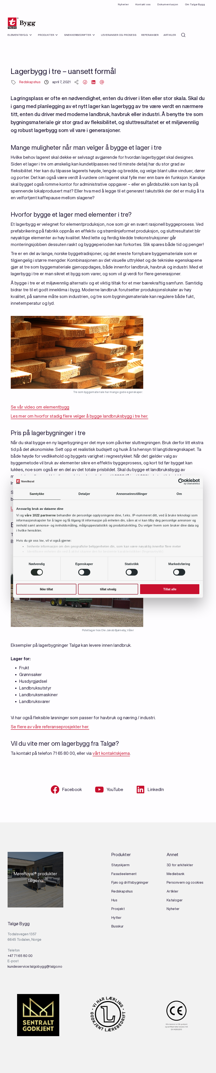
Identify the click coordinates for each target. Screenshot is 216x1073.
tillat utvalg (108, 589)
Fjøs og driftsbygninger (129, 882)
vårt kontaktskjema (111, 753)
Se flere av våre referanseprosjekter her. (50, 726)
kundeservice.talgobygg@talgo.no (35, 966)
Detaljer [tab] (84, 493)
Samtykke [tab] (37, 493)
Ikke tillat (46, 589)
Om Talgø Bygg (195, 4)
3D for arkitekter (180, 865)
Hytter (116, 917)
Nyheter (123, 4)
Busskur (117, 926)
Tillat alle (169, 589)
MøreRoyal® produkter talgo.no (35, 880)
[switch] (84, 572)
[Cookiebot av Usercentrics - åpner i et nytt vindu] (181, 481)
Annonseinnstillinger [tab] (131, 493)
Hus (114, 900)
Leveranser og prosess (118, 34)
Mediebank (175, 873)
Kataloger (175, 900)
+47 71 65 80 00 (20, 955)
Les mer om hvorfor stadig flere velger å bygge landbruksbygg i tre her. (79, 416)
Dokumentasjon (167, 4)
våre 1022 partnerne (40, 515)
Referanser (150, 34)
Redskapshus (29, 82)
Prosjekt (118, 908)
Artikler (169, 34)
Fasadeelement (124, 873)
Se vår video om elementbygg (40, 407)
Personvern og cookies (185, 882)
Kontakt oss (143, 4)
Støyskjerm (120, 865)
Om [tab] (179, 493)
